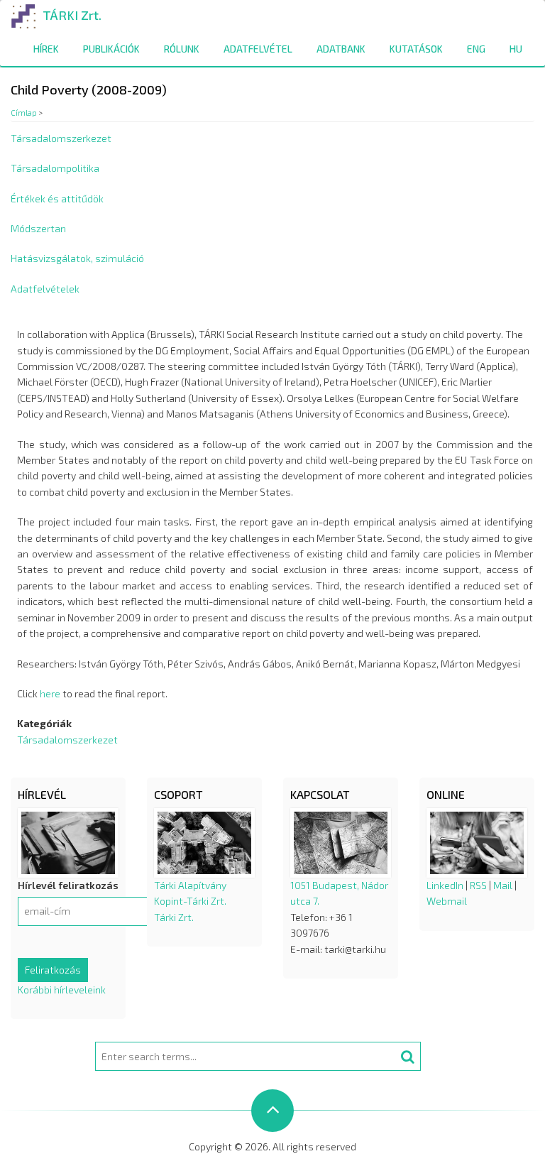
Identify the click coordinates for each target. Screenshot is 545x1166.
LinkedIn (444, 885)
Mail (502, 885)
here (50, 693)
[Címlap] (24, 14)
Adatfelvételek (45, 289)
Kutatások (416, 49)
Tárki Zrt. (174, 917)
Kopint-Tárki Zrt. (190, 901)
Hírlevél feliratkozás (68, 885)
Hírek (46, 49)
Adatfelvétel (258, 49)
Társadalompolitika (55, 168)
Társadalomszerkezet (61, 138)
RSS (478, 885)
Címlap (24, 112)
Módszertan (38, 228)
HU (516, 49)
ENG (476, 49)
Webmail (446, 901)
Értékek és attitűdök (57, 198)
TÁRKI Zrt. (72, 15)
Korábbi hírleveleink (62, 990)
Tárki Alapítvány (190, 885)
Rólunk (181, 49)
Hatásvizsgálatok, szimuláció (77, 258)
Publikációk (111, 49)
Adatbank (340, 49)
